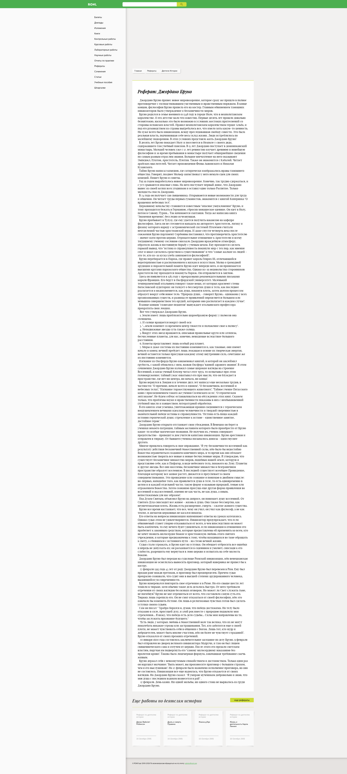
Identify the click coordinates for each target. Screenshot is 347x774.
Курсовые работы (103, 44)
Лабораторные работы (105, 50)
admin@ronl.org (191, 763)
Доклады (98, 23)
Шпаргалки (99, 88)
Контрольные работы (105, 39)
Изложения (100, 28)
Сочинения (100, 71)
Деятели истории (169, 71)
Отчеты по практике (104, 61)
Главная (138, 71)
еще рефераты (242, 700)
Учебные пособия (103, 82)
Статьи (97, 77)
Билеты (98, 17)
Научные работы (102, 55)
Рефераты (99, 66)
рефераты (151, 71)
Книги (97, 33)
